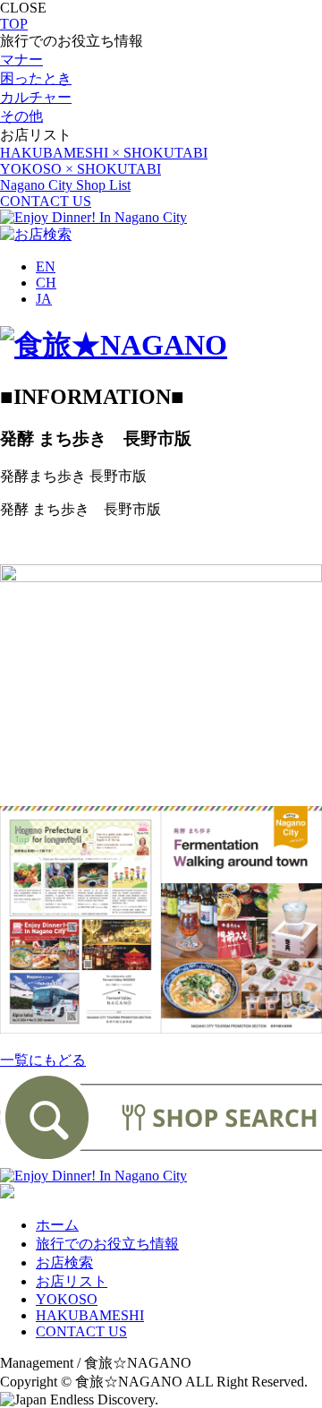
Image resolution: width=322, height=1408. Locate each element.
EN (45, 266)
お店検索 (64, 1262)
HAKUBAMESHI (90, 1315)
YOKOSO (66, 1299)
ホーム (57, 1224)
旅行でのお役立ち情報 (107, 1243)
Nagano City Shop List (65, 185)
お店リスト (71, 1281)
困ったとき (36, 78)
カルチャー (36, 97)
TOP (14, 23)
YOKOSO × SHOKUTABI (80, 168)
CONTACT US (45, 201)
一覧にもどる (43, 1060)
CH (46, 282)
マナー (21, 59)
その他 (21, 116)
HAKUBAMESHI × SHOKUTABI (104, 152)
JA (44, 298)
